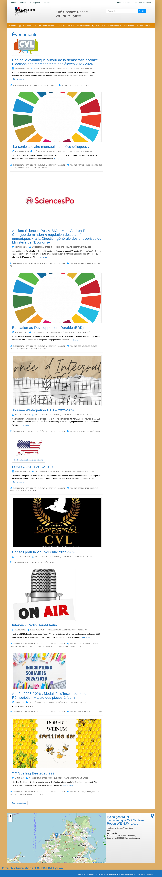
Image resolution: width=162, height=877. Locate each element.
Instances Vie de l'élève (39, 85)
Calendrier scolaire (143, 3)
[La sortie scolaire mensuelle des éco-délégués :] (57, 117)
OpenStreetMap (101, 862)
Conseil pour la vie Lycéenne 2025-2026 (44, 552)
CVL (14, 85)
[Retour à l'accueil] (33, 11)
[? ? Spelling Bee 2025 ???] (57, 743)
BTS (87, 431)
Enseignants (35, 3)
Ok (142, 11)
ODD (45, 349)
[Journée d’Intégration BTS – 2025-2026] (57, 380)
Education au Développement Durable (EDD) (48, 328)
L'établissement (28, 26)
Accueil (13, 26)
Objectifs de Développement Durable (26, 349)
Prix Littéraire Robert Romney (51, 646)
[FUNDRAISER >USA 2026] (57, 450)
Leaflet (95, 862)
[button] (56, 835)
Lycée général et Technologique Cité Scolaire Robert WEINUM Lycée (62, 69)
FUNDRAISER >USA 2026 (33, 467)
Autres (46, 3)
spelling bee (39, 794)
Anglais (81, 792)
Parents (23, 3)
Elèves (13, 3)
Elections (78, 85)
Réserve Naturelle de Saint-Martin (32, 168)
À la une (65, 85)
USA (22, 491)
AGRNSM (81, 165)
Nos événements (123, 3)
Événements (85, 26)
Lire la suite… (18, 79)
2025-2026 (74, 431)
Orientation (114, 26)
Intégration (95, 431)
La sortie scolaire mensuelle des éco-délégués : (50, 147)
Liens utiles (143, 26)
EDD (100, 165)
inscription (83, 712)
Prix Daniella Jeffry (28, 646)
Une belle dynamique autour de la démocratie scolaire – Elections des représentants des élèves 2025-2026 (56, 62)
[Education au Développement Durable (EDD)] (57, 298)
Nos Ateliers (129, 26)
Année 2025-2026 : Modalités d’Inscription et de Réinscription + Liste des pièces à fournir (50, 696)
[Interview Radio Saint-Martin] (57, 595)
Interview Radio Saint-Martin (34, 625)
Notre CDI (99, 26)
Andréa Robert (84, 263)
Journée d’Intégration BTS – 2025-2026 (43, 410)
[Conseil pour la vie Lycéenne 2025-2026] (57, 522)
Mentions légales (147, 874)
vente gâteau (30, 491)
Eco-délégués (92, 165)
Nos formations (48, 26)
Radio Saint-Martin (73, 646)
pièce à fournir (95, 712)
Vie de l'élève (66, 26)
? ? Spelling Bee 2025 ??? (33, 773)
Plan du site (136, 874)
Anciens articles (19, 803)
